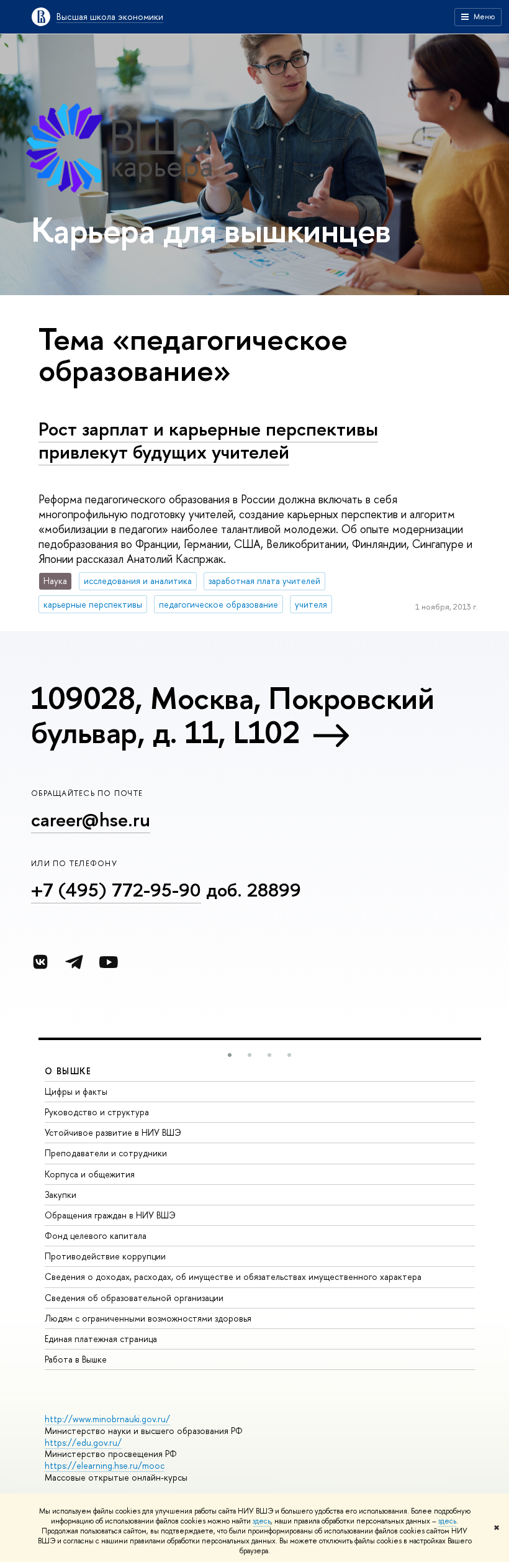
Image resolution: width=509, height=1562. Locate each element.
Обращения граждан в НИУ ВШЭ (110, 1215)
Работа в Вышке (76, 1359)
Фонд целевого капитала (95, 1235)
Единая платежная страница (101, 1339)
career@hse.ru (90, 819)
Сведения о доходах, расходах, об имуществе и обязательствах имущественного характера (233, 1276)
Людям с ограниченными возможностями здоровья (148, 1318)
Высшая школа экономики (109, 16)
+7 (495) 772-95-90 (116, 890)
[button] (230, 1055)
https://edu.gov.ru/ (83, 1442)
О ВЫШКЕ (68, 1071)
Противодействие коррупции (105, 1256)
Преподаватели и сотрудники (106, 1153)
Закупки (60, 1194)
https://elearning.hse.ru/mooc (104, 1465)
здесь (262, 1521)
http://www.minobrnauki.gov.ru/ (107, 1419)
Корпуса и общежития (90, 1174)
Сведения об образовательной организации (134, 1298)
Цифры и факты (76, 1091)
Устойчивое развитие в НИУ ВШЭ (113, 1132)
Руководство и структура (97, 1112)
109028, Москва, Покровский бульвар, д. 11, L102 (232, 715)
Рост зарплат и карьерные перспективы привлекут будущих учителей (208, 440)
